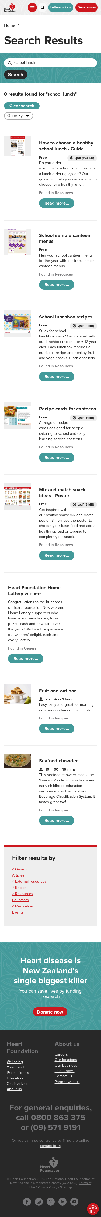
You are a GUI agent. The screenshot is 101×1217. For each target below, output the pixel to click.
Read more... (56, 203)
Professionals (18, 1072)
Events (17, 912)
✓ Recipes (20, 887)
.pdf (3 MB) (85, 505)
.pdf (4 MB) (85, 326)
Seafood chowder (58, 761)
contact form (50, 1146)
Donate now (87, 7)
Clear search (21, 106)
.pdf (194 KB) (84, 158)
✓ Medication (22, 906)
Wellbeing (15, 1062)
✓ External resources (29, 881)
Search (15, 74)
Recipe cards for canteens (67, 409)
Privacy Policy (47, 1187)
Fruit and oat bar (57, 691)
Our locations (66, 1060)
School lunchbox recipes (66, 317)
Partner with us (67, 1081)
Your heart (15, 1067)
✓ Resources (22, 894)
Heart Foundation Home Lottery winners (34, 590)
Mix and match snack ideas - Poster (62, 493)
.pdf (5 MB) (85, 418)
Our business (66, 1065)
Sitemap (66, 1187)
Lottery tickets (60, 7)
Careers (61, 1054)
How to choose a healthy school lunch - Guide (66, 146)
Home (9, 25)
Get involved (17, 1083)
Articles (18, 875)
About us (14, 1089)
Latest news (65, 1070)
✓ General (20, 869)
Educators (20, 900)
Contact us (63, 1076)
